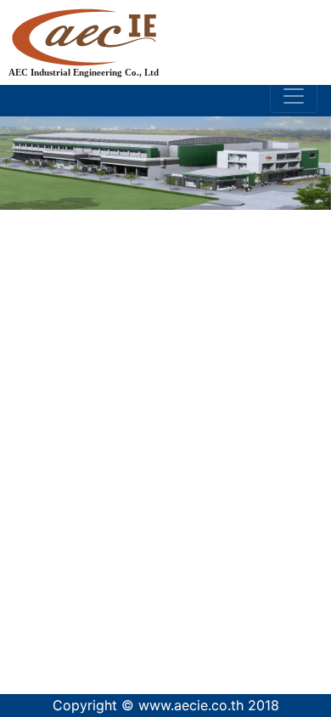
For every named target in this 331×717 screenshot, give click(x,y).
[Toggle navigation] (293, 96)
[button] (25, 380)
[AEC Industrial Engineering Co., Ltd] (177, 25)
